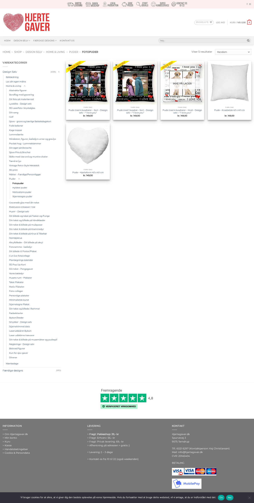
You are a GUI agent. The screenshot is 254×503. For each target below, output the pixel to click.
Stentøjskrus (15, 238)
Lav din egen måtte (16, 81)
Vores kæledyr (16, 273)
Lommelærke (16, 134)
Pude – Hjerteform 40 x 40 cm (88, 172)
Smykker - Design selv (20, 322)
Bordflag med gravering (21, 94)
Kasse (8, 445)
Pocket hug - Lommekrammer (25, 143)
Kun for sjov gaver (18, 353)
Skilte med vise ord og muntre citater (28, 156)
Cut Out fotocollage (19, 255)
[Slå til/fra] (59, 72)
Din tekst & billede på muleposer (26, 224)
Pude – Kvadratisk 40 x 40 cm (229, 110)
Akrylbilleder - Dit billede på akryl (26, 242)
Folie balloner (16, 125)
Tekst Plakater (16, 282)
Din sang (13, 112)
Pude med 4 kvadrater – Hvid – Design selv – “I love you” (182, 111)
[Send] (248, 40)
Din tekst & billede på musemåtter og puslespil (33, 339)
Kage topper (15, 130)
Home (6, 52)
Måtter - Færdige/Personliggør (25, 174)
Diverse (13, 357)
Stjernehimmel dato (19, 326)
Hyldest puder (19, 187)
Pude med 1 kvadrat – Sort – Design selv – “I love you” (135, 111)
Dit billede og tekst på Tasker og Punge (29, 216)
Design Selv (21, 40)
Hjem (7, 40)
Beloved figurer (17, 348)
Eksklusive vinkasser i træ (22, 207)
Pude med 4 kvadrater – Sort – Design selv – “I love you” (88, 111)
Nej (230, 497)
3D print (13, 170)
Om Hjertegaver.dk (16, 434)
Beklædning (12, 77)
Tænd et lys (15, 161)
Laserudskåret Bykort (20, 331)
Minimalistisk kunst (19, 300)
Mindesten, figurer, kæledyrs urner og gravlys (32, 139)
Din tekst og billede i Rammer (24, 308)
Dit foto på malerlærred (21, 99)
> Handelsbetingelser (15, 449)
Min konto (11, 437)
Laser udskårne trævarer (21, 335)
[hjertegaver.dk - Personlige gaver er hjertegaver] (26, 22)
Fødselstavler (16, 313)
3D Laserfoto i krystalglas (22, 108)
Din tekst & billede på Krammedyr (26, 229)
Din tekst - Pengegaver (21, 269)
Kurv (7, 441)
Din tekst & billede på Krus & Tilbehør (28, 233)
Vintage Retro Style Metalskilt (24, 165)
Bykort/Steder (16, 317)
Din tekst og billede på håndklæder (27, 220)
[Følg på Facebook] (247, 4)
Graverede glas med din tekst (24, 202)
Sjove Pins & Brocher (20, 152)
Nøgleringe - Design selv (21, 344)
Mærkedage (12, 363)
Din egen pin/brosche (20, 148)
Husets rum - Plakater (20, 277)
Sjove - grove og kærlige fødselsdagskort (30, 121)
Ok (221, 497)
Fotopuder (18, 183)
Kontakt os (67, 40)
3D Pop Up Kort (17, 264)
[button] (220, 22)
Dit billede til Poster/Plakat (23, 251)
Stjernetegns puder (22, 196)
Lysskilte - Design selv (20, 103)
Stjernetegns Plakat (19, 304)
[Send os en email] (250, 4)
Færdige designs (43, 40)
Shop (18, 52)
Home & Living (55, 52)
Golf (11, 117)
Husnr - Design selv (19, 211)
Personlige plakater (19, 295)
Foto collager (16, 291)
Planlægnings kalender (21, 260)
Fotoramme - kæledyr (20, 247)
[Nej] (249, 498)
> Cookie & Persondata (16, 452)
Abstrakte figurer (18, 90)
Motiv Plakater (16, 286)
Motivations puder (21, 192)
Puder (73, 52)
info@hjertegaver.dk (190, 452)
